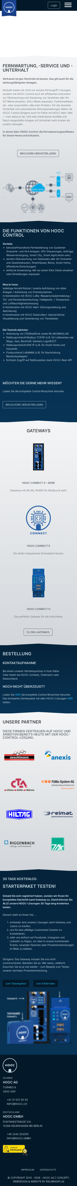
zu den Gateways (38, 632)
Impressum (27, 1169)
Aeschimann (19, 744)
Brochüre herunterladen (38, 153)
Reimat (58, 804)
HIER (18, 694)
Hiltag (19, 804)
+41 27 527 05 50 (17, 1099)
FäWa (58, 774)
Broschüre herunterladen (24, 404)
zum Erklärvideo (45, 983)
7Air (58, 833)
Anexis (58, 744)
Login (54, 5)
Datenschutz (48, 1169)
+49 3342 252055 (18, 1134)
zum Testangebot (16, 983)
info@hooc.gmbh (19, 1138)
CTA (19, 774)
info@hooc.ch (17, 1103)
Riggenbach (19, 833)
